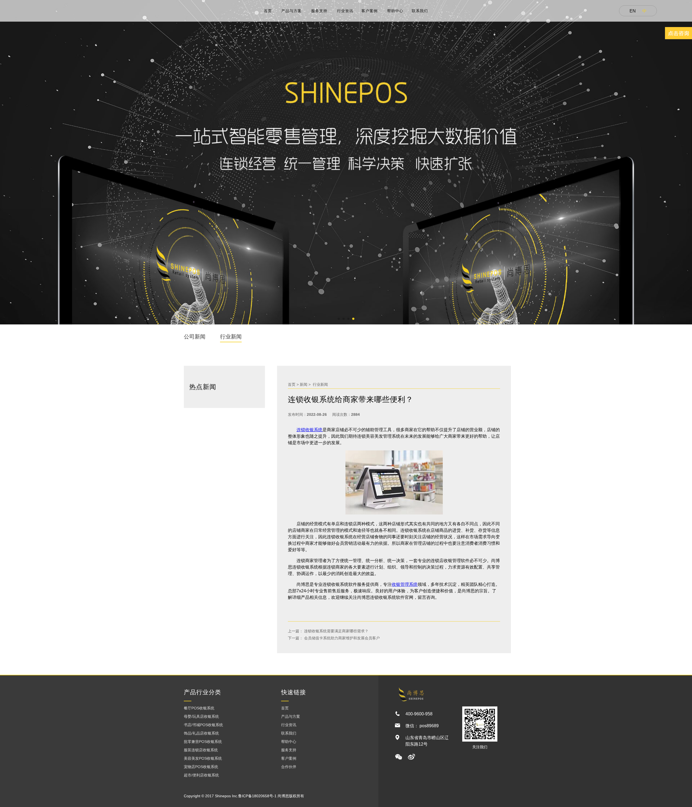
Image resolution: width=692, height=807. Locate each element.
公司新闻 (194, 337)
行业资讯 (345, 11)
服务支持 (319, 11)
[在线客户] (678, 33)
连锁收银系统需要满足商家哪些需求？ (335, 631)
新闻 (303, 384)
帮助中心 (395, 11)
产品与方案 (291, 11)
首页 (268, 11)
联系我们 (420, 11)
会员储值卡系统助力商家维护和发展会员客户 (341, 638)
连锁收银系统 (309, 429)
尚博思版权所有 (291, 796)
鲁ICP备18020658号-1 (257, 796)
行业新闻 (231, 337)
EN (633, 11)
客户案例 (369, 11)
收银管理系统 (405, 584)
